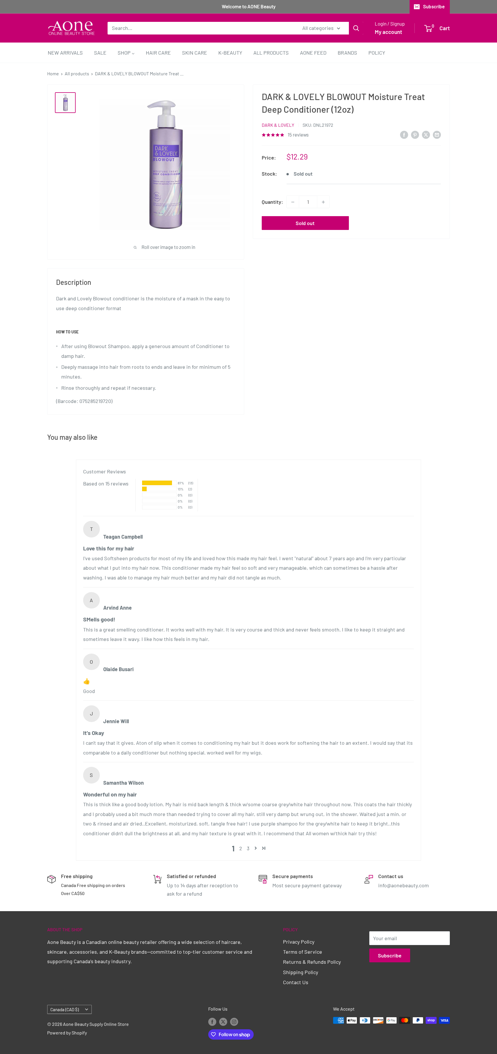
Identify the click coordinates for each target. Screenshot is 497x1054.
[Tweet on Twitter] (426, 134)
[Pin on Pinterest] (415, 134)
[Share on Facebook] (404, 134)
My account (388, 31)
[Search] (356, 28)
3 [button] (248, 848)
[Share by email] (437, 134)
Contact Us (295, 982)
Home (53, 73)
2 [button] (240, 848)
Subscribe (434, 6)
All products (77, 73)
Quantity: (272, 202)
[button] (256, 848)
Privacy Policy (298, 941)
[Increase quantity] (323, 202)
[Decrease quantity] (293, 202)
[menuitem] (65, 52)
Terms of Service (302, 952)
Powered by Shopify (67, 1032)
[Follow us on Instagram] (234, 1021)
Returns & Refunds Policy (312, 962)
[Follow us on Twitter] (223, 1021)
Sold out (305, 223)
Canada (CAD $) (64, 1009)
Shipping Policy (300, 972)
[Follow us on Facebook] (212, 1021)
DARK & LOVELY (278, 125)
